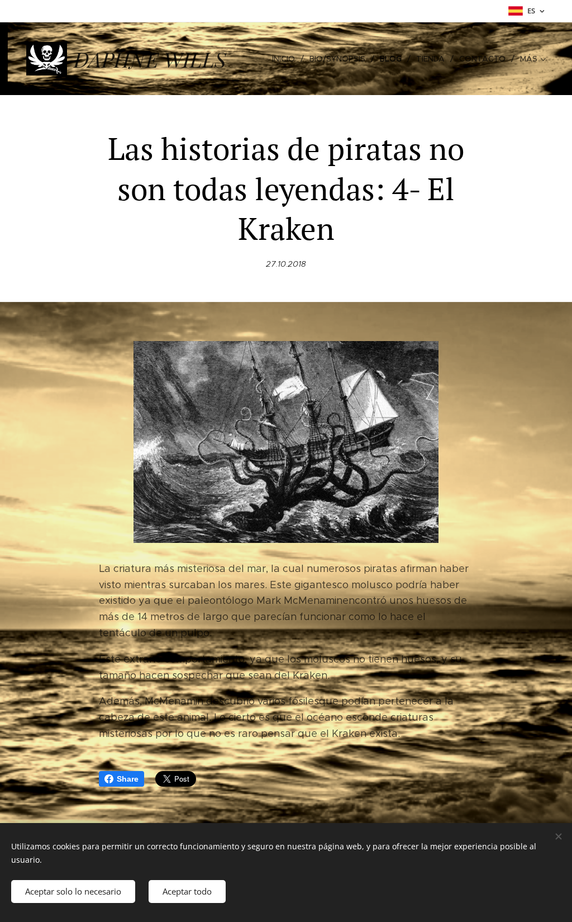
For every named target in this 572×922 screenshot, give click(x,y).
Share (128, 778)
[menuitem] (286, 59)
